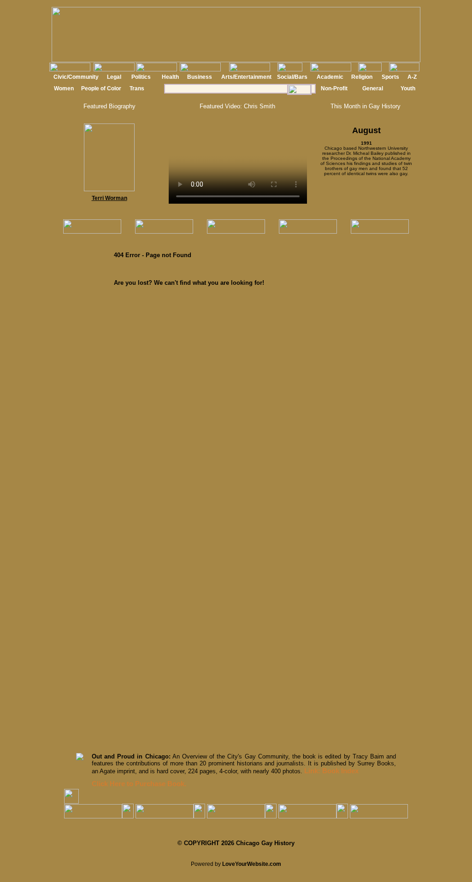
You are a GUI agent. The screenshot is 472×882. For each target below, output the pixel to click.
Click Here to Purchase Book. (139, 784)
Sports (390, 77)
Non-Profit (334, 88)
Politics (141, 77)
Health (170, 77)
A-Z (412, 77)
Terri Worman (109, 198)
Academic (330, 77)
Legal (114, 77)
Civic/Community (76, 77)
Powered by (236, 864)
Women (64, 88)
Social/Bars (292, 77)
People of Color (101, 88)
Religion (361, 77)
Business (199, 77)
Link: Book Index (331, 771)
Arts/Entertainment (246, 77)
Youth (408, 88)
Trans (137, 88)
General (372, 88)
